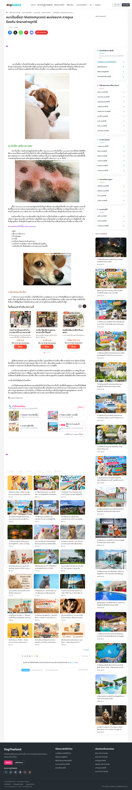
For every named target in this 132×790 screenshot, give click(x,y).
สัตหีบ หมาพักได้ (102, 156)
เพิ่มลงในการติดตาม (37, 670)
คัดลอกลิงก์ (42, 32)
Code (35, 656)
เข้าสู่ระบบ (70, 662)
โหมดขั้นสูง (85, 656)
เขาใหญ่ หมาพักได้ (102, 107)
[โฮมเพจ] (7, 12)
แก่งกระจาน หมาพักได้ (103, 111)
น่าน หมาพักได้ (101, 196)
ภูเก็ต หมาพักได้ (102, 216)
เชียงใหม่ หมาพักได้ (103, 186)
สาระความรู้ (37, 13)
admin (16, 27)
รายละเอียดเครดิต (83, 670)
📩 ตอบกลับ (10, 471)
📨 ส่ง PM (38, 471)
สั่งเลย (20, 347)
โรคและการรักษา (46, 13)
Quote (32, 656)
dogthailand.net (30, 784)
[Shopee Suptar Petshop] (30, 772)
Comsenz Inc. (28, 786)
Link (30, 656)
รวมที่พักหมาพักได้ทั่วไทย (63, 753)
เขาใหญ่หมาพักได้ (100, 760)
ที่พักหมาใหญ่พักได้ (103, 72)
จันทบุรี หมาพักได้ (102, 166)
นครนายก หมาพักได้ (103, 97)
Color (25, 656)
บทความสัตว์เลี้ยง (27, 13)
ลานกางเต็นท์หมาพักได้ (104, 76)
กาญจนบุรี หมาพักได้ (103, 102)
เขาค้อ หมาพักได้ (102, 201)
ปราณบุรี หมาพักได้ (103, 131)
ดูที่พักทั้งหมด (19, 763)
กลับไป (87, 650)
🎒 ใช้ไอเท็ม (58, 471)
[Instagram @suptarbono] (25, 772)
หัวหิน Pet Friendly (101, 757)
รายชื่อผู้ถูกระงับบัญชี (18, 784)
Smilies (37, 656)
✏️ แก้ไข (19, 471)
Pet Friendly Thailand (44, 5)
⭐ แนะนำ (29, 471)
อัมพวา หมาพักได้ (102, 92)
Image (27, 656)
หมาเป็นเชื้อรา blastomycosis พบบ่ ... (63, 13)
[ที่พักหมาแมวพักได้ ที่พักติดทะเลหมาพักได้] (125, 16)
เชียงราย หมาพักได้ (103, 191)
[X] (15, 32)
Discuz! (13, 786)
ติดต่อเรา (8, 763)
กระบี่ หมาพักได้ (101, 221)
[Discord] (32, 32)
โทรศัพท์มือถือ (7, 784)
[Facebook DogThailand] (6, 772)
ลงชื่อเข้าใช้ (117, 5)
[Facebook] (10, 32)
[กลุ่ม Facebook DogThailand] (11, 772)
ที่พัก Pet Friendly (15, 13)
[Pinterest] (26, 32)
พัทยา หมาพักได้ (102, 151)
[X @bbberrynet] (15, 772)
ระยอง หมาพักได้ (102, 161)
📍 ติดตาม (48, 471)
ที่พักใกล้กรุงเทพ (102, 67)
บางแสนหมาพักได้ (100, 768)
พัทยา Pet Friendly (101, 753)
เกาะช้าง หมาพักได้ (102, 170)
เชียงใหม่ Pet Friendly (102, 764)
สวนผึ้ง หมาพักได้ (102, 116)
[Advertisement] (48, 48)
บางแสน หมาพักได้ (102, 146)
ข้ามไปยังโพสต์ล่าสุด (52, 670)
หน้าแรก (33, 5)
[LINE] (21, 32)
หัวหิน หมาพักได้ (102, 126)
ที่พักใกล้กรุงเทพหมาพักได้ (63, 760)
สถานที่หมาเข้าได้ (60, 768)
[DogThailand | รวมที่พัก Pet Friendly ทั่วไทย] (13, 4)
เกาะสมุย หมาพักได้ (103, 226)
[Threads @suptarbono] (20, 772)
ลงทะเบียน (126, 5)
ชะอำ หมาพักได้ (101, 121)
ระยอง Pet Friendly (101, 771)
